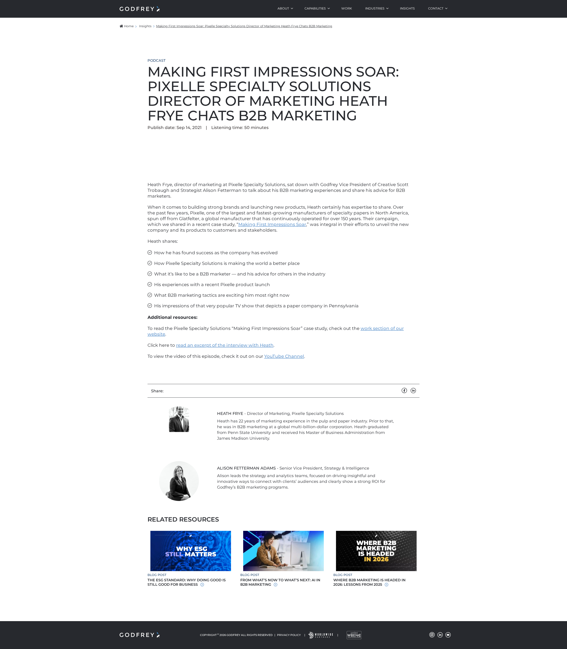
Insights (407, 8)
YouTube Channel (284, 356)
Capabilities (315, 8)
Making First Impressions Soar (272, 224)
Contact (435, 8)
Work (346, 8)
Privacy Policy (289, 635)
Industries (374, 8)
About (283, 8)
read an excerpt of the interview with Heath (225, 345)
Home (129, 26)
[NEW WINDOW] (320, 635)
